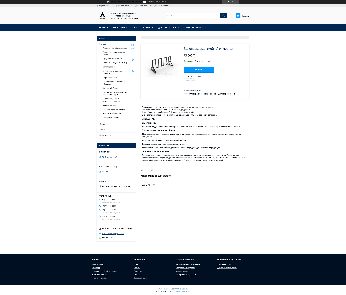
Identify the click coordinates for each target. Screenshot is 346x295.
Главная (103, 27)
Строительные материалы (114, 109)
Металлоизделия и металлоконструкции (112, 100)
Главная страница (99, 278)
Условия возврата (193, 27)
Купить (199, 70)
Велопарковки (109, 67)
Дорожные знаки (110, 78)
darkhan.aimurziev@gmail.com (104, 271)
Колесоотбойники (110, 88)
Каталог (103, 44)
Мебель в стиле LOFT (112, 105)
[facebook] (145, 169)
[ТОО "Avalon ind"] (102, 20)
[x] (152, 169)
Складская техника (111, 118)
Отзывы (103, 130)
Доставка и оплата (168, 27)
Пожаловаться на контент (180, 291)
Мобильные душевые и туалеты (112, 72)
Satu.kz (185, 289)
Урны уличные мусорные (186, 275)
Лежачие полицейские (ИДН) (115, 63)
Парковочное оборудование (115, 48)
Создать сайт (153, 2)
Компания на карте (100, 275)
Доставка (138, 271)
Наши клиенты (105, 135)
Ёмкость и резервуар (112, 113)
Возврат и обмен (141, 278)
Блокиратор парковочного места (114, 53)
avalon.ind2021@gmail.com (113, 234)
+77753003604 (98, 264)
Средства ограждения (112, 59)
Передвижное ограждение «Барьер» (114, 83)
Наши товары (120, 27)
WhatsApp (96, 268)
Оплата (137, 275)
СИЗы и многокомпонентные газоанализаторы (115, 93)
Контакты (148, 27)
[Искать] (223, 15)
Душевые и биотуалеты (227, 268)
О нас (135, 27)
